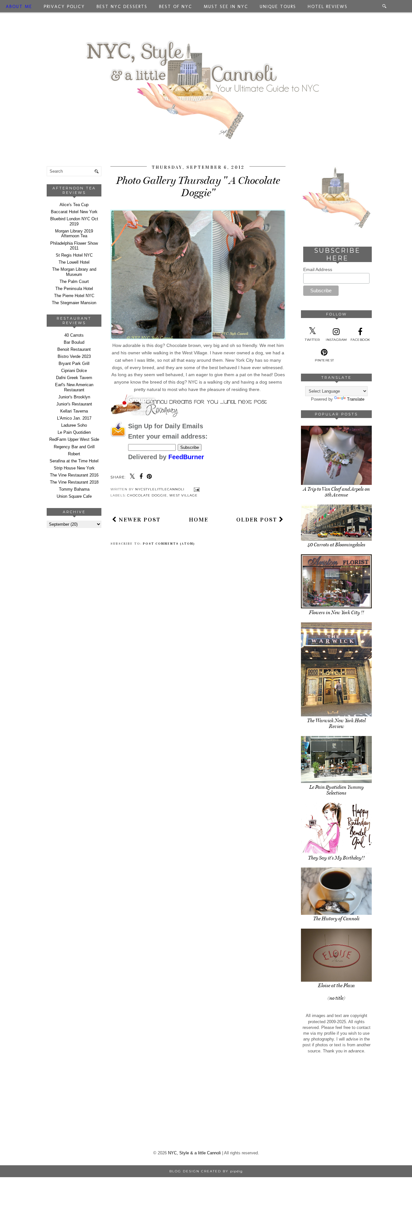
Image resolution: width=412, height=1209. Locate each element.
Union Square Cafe (74, 496)
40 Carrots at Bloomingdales (336, 545)
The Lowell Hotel (74, 262)
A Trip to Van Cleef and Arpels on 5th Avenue (336, 492)
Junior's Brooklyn (74, 397)
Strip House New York (74, 468)
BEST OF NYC (175, 6)
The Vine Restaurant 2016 (74, 475)
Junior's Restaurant (74, 404)
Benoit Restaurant (74, 349)
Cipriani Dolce (74, 370)
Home (198, 519)
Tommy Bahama (74, 489)
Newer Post (139, 519)
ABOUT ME (19, 6)
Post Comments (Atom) (169, 544)
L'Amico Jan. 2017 (74, 418)
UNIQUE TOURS (278, 6)
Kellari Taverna (74, 411)
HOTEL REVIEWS (328, 6)
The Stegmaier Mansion (74, 302)
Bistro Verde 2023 (74, 356)
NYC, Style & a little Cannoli (194, 1152)
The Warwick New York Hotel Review (336, 723)
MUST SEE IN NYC (226, 6)
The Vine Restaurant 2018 (74, 482)
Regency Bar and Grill (74, 446)
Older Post (257, 519)
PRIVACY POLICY (64, 6)
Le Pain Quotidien (74, 432)
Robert (74, 453)
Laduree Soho (74, 425)
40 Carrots (74, 335)
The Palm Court (74, 281)
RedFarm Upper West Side (74, 439)
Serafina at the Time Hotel (74, 461)
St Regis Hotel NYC (74, 255)
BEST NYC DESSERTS (122, 6)
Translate (355, 399)
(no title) (336, 998)
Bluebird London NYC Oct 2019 (74, 221)
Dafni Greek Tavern (74, 377)
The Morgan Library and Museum (74, 272)
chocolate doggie (147, 495)
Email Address (317, 269)
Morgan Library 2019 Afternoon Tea (74, 234)
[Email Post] (196, 489)
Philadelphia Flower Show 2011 (74, 246)
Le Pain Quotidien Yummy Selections (336, 790)
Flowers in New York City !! (336, 612)
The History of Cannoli (336, 919)
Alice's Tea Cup (74, 204)
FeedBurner (186, 456)
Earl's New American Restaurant (74, 387)
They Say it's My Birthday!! (336, 858)
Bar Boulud (74, 342)
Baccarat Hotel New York (74, 211)
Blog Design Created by (206, 1171)
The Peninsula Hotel (74, 288)
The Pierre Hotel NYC (74, 295)
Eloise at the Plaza (336, 985)
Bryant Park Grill (74, 363)
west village (183, 495)
